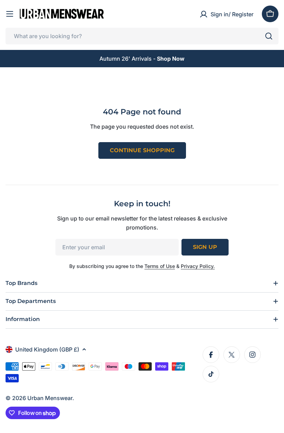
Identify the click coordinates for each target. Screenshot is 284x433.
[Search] (269, 36)
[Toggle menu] (10, 14)
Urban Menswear (49, 398)
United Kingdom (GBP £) (47, 349)
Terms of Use (159, 266)
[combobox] (142, 36)
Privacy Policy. (198, 266)
